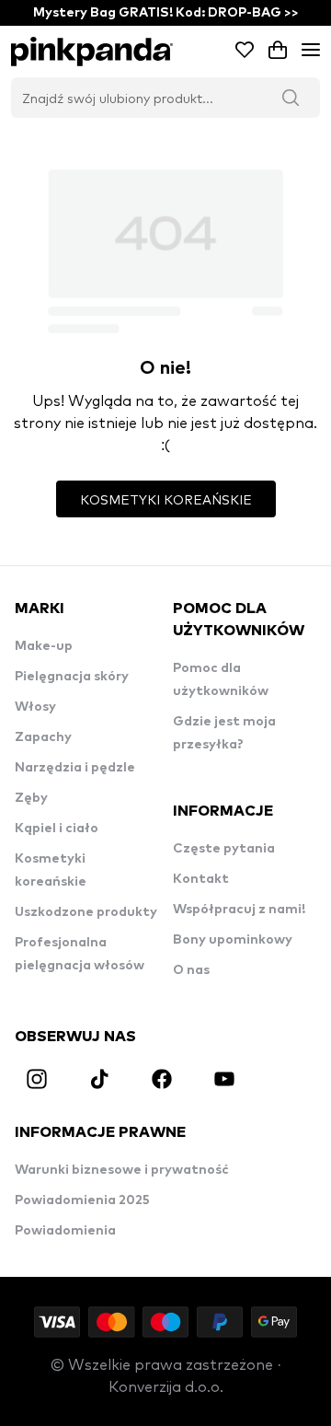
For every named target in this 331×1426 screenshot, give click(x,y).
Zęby (31, 798)
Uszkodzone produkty (86, 912)
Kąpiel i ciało (56, 828)
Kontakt (201, 879)
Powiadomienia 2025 (82, 1200)
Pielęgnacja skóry (72, 676)
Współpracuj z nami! (239, 909)
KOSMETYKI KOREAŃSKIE (166, 499)
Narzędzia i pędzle (75, 767)
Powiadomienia (65, 1230)
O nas (191, 970)
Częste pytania (224, 848)
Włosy (35, 707)
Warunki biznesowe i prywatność (122, 1170)
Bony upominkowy (232, 939)
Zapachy (43, 737)
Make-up (44, 646)
